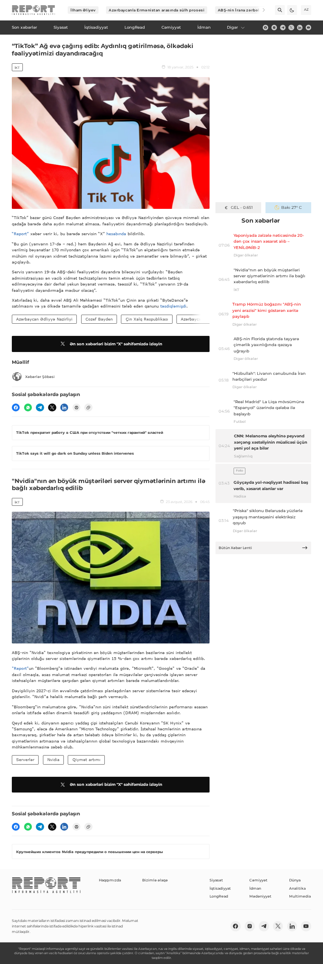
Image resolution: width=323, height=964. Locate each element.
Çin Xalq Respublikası (147, 319)
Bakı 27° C (291, 207)
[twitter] (291, 27)
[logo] (33, 10)
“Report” (20, 233)
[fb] (265, 27)
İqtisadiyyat (220, 888)
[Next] (260, 10)
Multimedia (300, 896)
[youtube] (308, 27)
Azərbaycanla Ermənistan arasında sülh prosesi (156, 10)
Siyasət (216, 880)
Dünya (295, 880)
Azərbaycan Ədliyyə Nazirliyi (44, 319)
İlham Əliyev (83, 10)
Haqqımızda (110, 880)
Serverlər (25, 759)
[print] (76, 407)
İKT (17, 68)
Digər (232, 27)
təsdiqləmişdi (173, 306)
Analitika (297, 888)
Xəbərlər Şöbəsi (40, 376)
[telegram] (283, 27)
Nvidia (53, 759)
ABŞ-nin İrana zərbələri (241, 10)
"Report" (20, 668)
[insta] (274, 27)
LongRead (219, 896)
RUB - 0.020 (242, 207)
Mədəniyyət (260, 896)
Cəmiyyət (258, 880)
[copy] (88, 407)
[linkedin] (300, 27)
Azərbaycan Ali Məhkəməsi (207, 319)
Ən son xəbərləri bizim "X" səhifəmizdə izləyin (116, 344)
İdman (255, 888)
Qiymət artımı (86, 759)
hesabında (116, 233)
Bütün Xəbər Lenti (235, 548)
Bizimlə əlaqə (155, 880)
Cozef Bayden (99, 319)
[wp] (28, 407)
